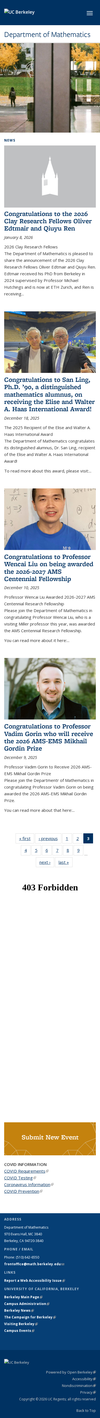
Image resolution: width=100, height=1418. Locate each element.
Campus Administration (26, 1303)
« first (26, 838)
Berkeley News (19, 1310)
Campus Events (19, 1330)
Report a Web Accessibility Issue (34, 1280)
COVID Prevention (23, 1191)
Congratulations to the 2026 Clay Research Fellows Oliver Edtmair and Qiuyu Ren (48, 221)
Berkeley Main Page (23, 1297)
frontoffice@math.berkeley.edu (34, 1264)
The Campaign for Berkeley (30, 1317)
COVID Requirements (26, 1171)
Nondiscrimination (79, 1385)
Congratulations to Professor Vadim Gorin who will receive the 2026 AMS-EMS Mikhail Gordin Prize (48, 737)
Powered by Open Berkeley (71, 1372)
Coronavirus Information (29, 1184)
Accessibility (84, 1378)
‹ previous (50, 838)
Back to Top (86, 1410)
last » (65, 862)
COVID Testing (20, 1178)
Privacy (88, 1392)
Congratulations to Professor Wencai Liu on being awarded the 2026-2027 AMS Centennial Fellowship (48, 567)
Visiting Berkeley (21, 1323)
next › (46, 862)
